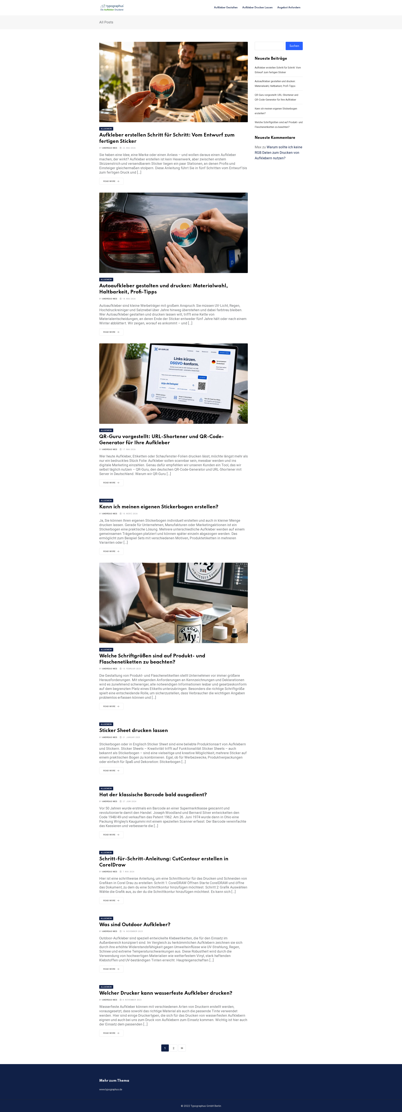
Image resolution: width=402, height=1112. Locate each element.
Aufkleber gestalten (226, 7)
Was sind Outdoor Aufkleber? (134, 924)
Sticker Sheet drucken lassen (133, 730)
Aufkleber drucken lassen (257, 7)
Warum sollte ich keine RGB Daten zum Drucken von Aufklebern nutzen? (278, 152)
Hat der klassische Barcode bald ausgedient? (153, 794)
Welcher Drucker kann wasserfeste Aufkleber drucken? (165, 993)
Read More (109, 181)
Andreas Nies (109, 148)
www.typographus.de (110, 1089)
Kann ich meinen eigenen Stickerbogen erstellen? (158, 507)
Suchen (294, 46)
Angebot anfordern (288, 7)
